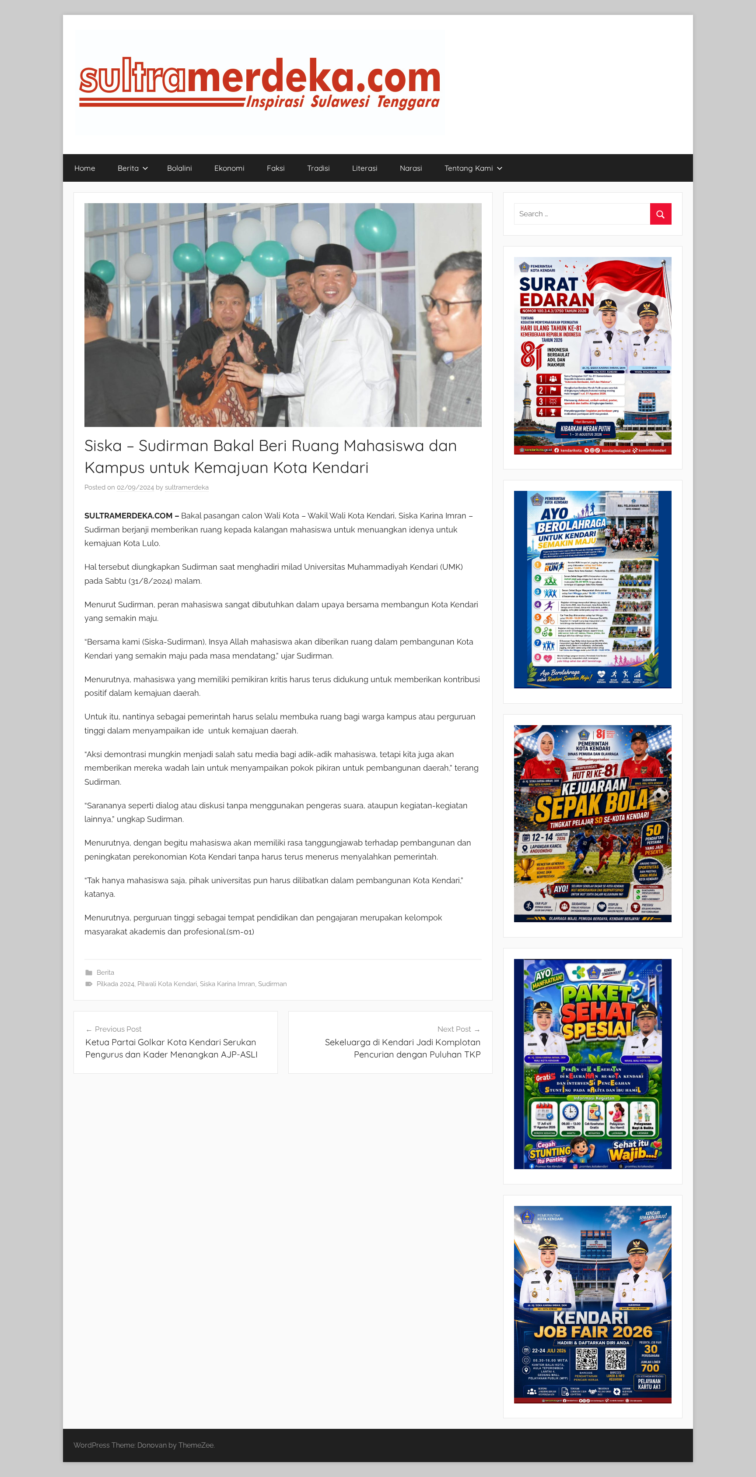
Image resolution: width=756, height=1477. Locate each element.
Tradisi (318, 168)
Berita (128, 168)
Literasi (365, 168)
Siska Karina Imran (227, 984)
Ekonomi (229, 168)
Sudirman (272, 984)
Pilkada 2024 (115, 984)
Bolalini (179, 168)
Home (84, 168)
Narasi (411, 168)
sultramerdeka (187, 487)
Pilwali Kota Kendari (167, 984)
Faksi (276, 168)
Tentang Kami (468, 168)
